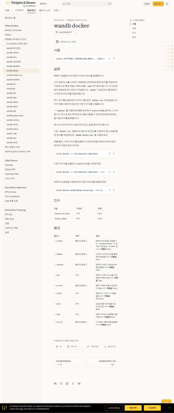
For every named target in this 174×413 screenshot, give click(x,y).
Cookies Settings (114, 408)
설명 (134, 28)
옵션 (134, 37)
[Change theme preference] (167, 4)
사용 (134, 24)
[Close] (170, 408)
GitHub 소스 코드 (68, 41)
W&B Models (59, 20)
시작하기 (19, 10)
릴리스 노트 (44, 10)
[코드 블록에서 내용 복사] (114, 58)
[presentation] (86, 58)
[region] (87, 408)
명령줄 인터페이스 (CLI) (77, 20)
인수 (134, 32)
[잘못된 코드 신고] (109, 58)
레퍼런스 (31, 10)
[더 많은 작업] (75, 32)
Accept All (152, 408)
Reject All (133, 408)
